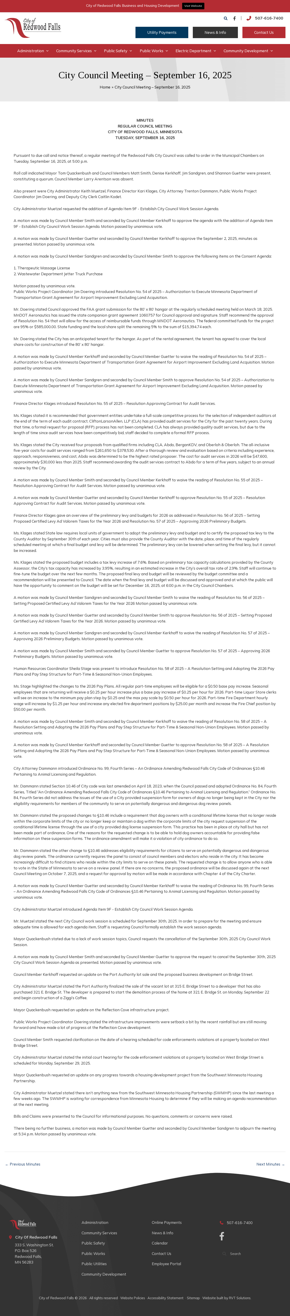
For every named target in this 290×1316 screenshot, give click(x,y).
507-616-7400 (269, 18)
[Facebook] (234, 18)
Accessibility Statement (165, 1298)
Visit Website (193, 5)
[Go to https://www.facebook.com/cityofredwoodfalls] (221, 1237)
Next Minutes (270, 1164)
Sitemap (193, 1298)
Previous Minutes (22, 1164)
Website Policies (132, 1298)
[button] (226, 19)
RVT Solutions (240, 1298)
